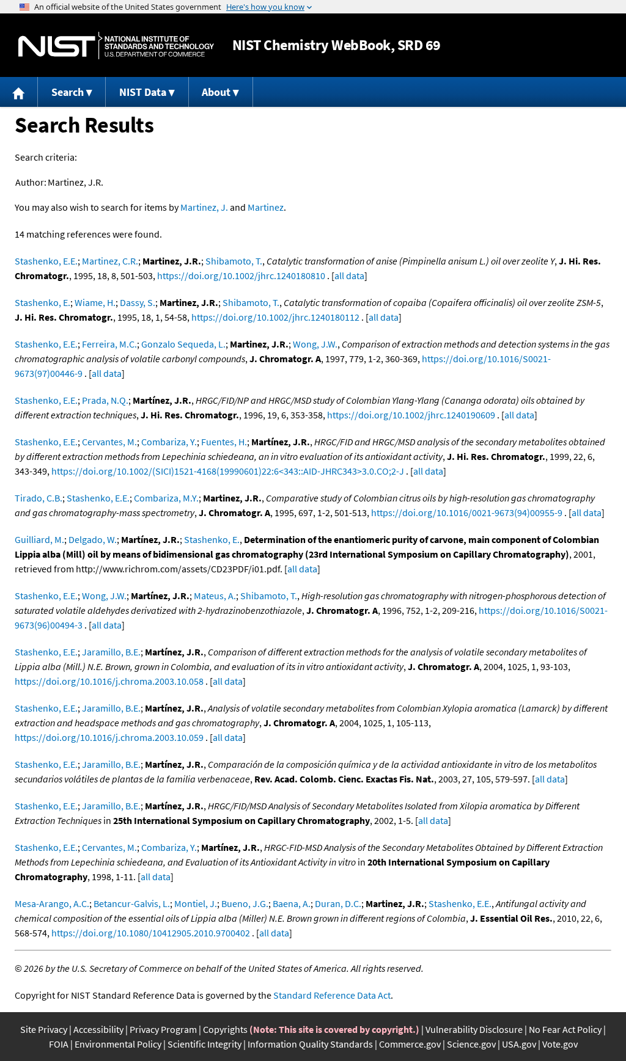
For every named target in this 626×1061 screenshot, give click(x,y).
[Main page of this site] (19, 92)
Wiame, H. (95, 302)
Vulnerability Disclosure (474, 1029)
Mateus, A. (215, 595)
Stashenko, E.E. (46, 261)
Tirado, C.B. (38, 498)
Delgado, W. (92, 539)
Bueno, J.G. (244, 903)
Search (67, 92)
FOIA (58, 1044)
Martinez (266, 207)
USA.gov (519, 1044)
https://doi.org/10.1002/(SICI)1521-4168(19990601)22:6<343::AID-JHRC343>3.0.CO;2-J (227, 471)
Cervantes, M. (109, 442)
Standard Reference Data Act (332, 995)
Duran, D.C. (338, 903)
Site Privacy (43, 1029)
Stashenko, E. (42, 302)
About (216, 92)
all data (349, 275)
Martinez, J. (204, 207)
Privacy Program (163, 1029)
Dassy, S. (137, 302)
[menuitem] (19, 92)
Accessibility (98, 1029)
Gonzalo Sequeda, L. (183, 344)
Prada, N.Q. (105, 400)
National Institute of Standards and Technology (116, 45)
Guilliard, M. (39, 539)
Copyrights (225, 1029)
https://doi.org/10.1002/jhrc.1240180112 (275, 317)
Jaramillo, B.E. (111, 652)
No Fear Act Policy (565, 1029)
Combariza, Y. (169, 442)
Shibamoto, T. (233, 261)
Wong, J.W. (315, 344)
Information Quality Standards (310, 1044)
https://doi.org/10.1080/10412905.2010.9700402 (150, 933)
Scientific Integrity (204, 1044)
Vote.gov (560, 1044)
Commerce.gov (410, 1044)
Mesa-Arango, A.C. (52, 903)
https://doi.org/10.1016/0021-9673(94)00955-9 (466, 512)
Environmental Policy (118, 1044)
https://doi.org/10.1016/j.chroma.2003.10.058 (109, 681)
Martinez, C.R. (110, 261)
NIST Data (142, 92)
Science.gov (471, 1044)
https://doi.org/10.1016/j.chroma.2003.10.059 (109, 737)
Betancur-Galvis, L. (132, 903)
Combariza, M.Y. (166, 498)
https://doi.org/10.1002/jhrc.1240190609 (411, 415)
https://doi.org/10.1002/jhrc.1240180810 (241, 275)
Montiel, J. (195, 903)
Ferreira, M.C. (109, 344)
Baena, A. (292, 903)
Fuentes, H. (224, 442)
